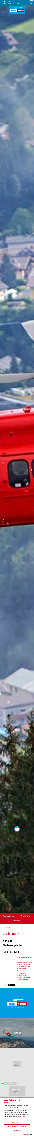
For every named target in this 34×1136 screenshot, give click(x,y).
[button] (3, 459)
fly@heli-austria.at (11, 1083)
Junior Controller (22, 980)
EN (1, 3)
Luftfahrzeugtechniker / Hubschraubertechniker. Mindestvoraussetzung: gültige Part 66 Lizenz (24, 962)
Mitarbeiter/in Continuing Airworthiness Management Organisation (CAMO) (24, 973)
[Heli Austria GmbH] (17, 10)
